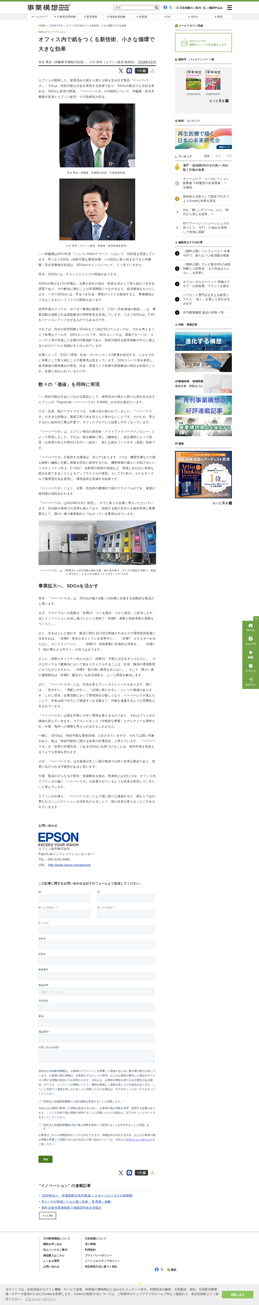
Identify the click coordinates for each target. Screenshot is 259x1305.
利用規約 (90, 1249)
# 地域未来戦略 (116, 16)
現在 (207, 156)
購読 (173, 1269)
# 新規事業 (90, 16)
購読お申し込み (52, 1244)
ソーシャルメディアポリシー (102, 1261)
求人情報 (90, 1244)
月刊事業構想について (56, 1238)
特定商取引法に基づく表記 (101, 1266)
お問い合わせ (51, 1266)
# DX (168, 16)
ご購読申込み (215, 7)
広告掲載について (96, 1238)
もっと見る (47, 1215)
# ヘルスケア (39, 16)
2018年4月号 (56, 25)
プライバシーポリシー (98, 1255)
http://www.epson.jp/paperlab (69, 865)
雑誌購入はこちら (54, 1255)
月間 (229, 156)
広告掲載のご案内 (190, 7)
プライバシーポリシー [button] (40, 1299)
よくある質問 (51, 1261)
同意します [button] (237, 1294)
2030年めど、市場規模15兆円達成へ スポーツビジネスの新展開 (87, 1195)
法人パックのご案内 (55, 1249)
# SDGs (193, 16)
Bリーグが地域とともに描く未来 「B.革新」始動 (76, 1201)
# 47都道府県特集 (65, 16)
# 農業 (219, 16)
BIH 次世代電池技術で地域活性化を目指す (72, 1207)
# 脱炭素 (142, 16)
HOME (42, 25)
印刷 (139, 70)
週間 (218, 156)
